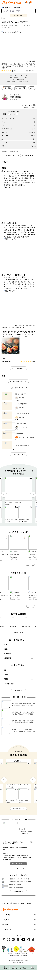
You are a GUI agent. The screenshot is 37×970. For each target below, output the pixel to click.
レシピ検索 (6, 7)
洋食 (6, 649)
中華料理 (7, 653)
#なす (23, 25)
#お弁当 (4, 27)
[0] (25, 3)
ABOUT (5, 924)
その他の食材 (9, 683)
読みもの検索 (18, 7)
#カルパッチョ (32, 561)
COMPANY (6, 929)
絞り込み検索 (18, 15)
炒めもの (15, 903)
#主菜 (11, 25)
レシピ (9, 903)
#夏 (9, 27)
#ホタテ (17, 25)
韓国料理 (7, 658)
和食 (6, 644)
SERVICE (5, 919)
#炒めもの (4, 25)
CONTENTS (7, 914)
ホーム (3, 903)
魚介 (6, 674)
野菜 (6, 679)
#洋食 (29, 25)
